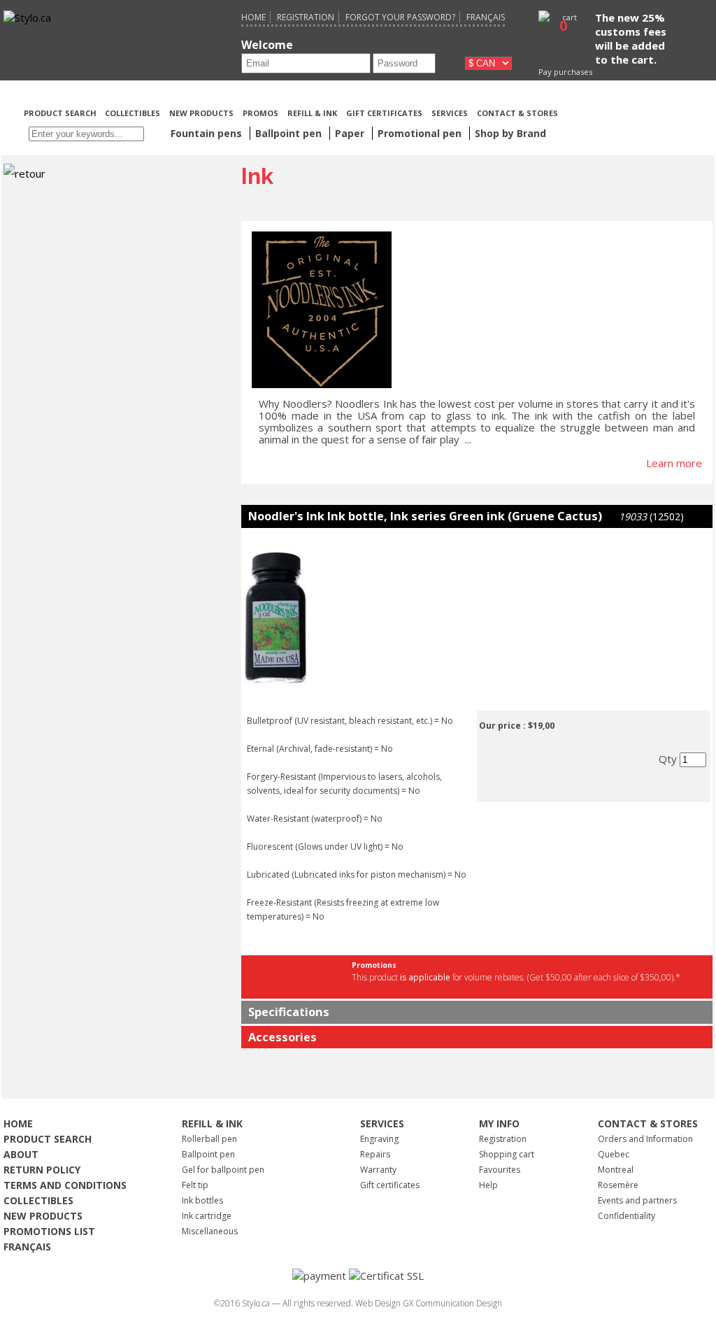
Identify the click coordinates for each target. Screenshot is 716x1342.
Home (253, 17)
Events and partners (637, 1200)
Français (485, 17)
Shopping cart (506, 1154)
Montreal (615, 1170)
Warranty (378, 1170)
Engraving (379, 1139)
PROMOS (260, 113)
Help (488, 1185)
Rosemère (618, 1185)
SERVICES (449, 113)
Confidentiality (626, 1216)
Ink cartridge (206, 1216)
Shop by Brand (510, 133)
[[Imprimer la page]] (635, 112)
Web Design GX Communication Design (428, 1303)
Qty (669, 759)
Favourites (499, 1170)
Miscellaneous (210, 1231)
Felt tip (195, 1185)
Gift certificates (390, 1185)
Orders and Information (645, 1139)
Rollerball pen (209, 1139)
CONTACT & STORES (517, 113)
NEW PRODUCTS (201, 113)
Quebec (613, 1154)
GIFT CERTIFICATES (384, 113)
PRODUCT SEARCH (61, 113)
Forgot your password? (400, 17)
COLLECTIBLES (132, 113)
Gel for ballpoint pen (223, 1170)
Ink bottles (202, 1200)
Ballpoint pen (208, 1154)
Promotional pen (421, 133)
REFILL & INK (312, 113)
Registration (305, 17)
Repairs (375, 1154)
